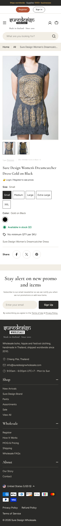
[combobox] (30, 36)
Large (30, 195)
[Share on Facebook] (17, 254)
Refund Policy (29, 507)
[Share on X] (27, 254)
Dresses (10, 160)
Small (7, 195)
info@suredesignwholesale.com (24, 365)
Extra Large (44, 195)
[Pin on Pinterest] (37, 254)
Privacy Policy (10, 507)
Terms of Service (12, 513)
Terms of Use (37, 313)
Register (23, 9)
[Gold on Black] (5, 219)
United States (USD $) (19, 486)
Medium (18, 195)
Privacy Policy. (52, 313)
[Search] (54, 36)
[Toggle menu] (5, 23)
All (14, 47)
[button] (5, 3)
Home (6, 47)
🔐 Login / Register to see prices (18, 180)
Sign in (39, 9)
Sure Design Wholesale (23, 520)
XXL (7, 204)
